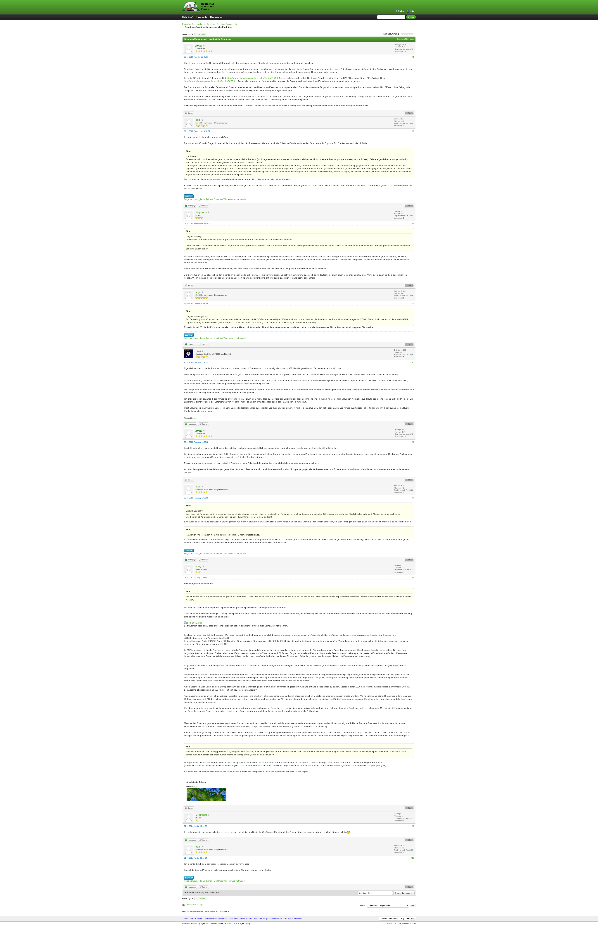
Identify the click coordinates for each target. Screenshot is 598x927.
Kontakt (198, 919)
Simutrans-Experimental (227, 24)
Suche (401, 11)
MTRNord (201, 814)
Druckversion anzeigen (195, 905)
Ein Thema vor (212, 892)
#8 (413, 578)
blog (195, 418)
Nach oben (233, 919)
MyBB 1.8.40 (223, 924)
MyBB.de (204, 924)
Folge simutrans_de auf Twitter (198, 199)
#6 (413, 442)
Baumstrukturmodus (405, 39)
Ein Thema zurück (194, 892)
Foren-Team (188, 919)
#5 (413, 362)
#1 (413, 57)
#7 (413, 498)
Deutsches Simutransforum (193, 24)
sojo (198, 120)
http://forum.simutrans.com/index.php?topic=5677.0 (209, 81)
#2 (413, 131)
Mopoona (201, 212)
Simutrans (211, 24)
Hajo (198, 351)
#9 (413, 826)
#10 (412, 858)
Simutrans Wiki (220, 199)
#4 (413, 303)
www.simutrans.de (237, 199)
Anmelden (203, 17)
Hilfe (412, 11)
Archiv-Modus (246, 919)
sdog (198, 566)
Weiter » (202, 34)
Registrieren (216, 17)
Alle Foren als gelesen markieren (268, 919)
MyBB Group (245, 924)
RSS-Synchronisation (293, 919)
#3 (413, 224)
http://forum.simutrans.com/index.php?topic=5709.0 (252, 78)
